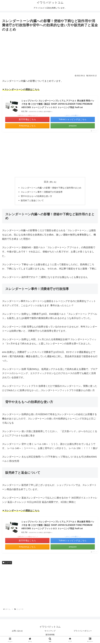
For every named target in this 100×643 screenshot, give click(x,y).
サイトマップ (50, 631)
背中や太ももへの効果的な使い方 (36, 196)
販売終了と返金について (32, 200)
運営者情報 (50, 635)
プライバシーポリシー (83, 631)
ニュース (8, 562)
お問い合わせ (17, 631)
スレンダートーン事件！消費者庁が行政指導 (42, 192)
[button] (92, 450)
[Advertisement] (50, 52)
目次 (46, 181)
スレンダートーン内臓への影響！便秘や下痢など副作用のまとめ (51, 188)
